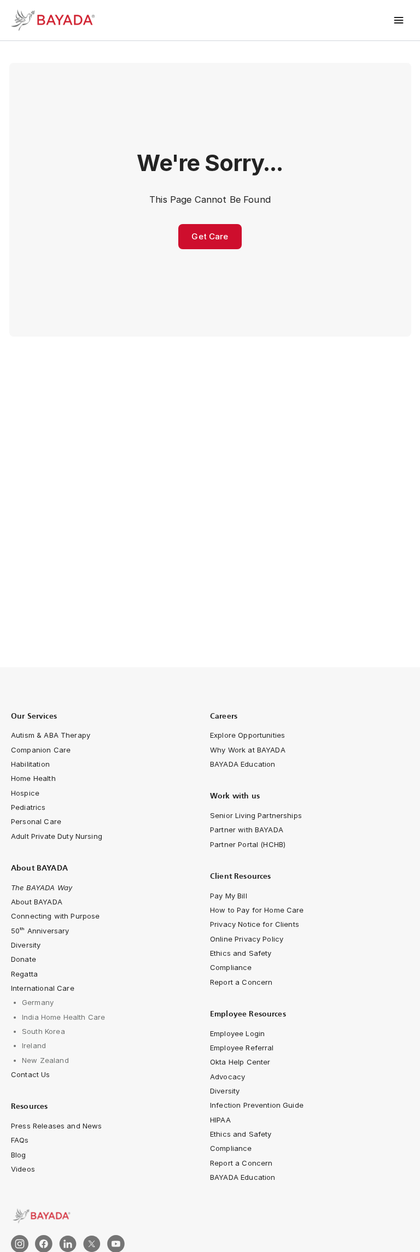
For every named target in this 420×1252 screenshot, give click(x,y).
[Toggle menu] (399, 20)
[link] (210, 1216)
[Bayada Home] (54, 20)
